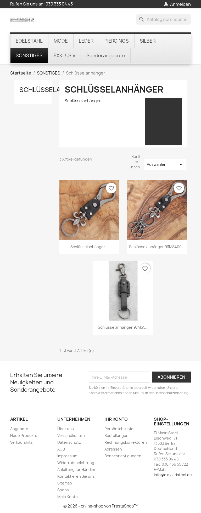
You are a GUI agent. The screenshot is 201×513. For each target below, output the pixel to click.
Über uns (65, 428)
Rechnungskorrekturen (125, 442)
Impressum (67, 455)
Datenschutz (69, 442)
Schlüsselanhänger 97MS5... (123, 327)
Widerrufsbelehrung (75, 462)
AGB (61, 449)
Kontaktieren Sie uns (76, 476)
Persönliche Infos (120, 428)
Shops (63, 489)
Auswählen (165, 164)
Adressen (113, 449)
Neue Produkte (23, 435)
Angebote (19, 428)
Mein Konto (67, 496)
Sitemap (64, 483)
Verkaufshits (21, 442)
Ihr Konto (116, 419)
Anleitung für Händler (76, 469)
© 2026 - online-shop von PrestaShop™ (100, 506)
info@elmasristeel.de (173, 474)
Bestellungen (116, 435)
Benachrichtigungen (122, 455)
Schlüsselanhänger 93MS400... (157, 246)
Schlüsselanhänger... (89, 246)
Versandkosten (71, 435)
